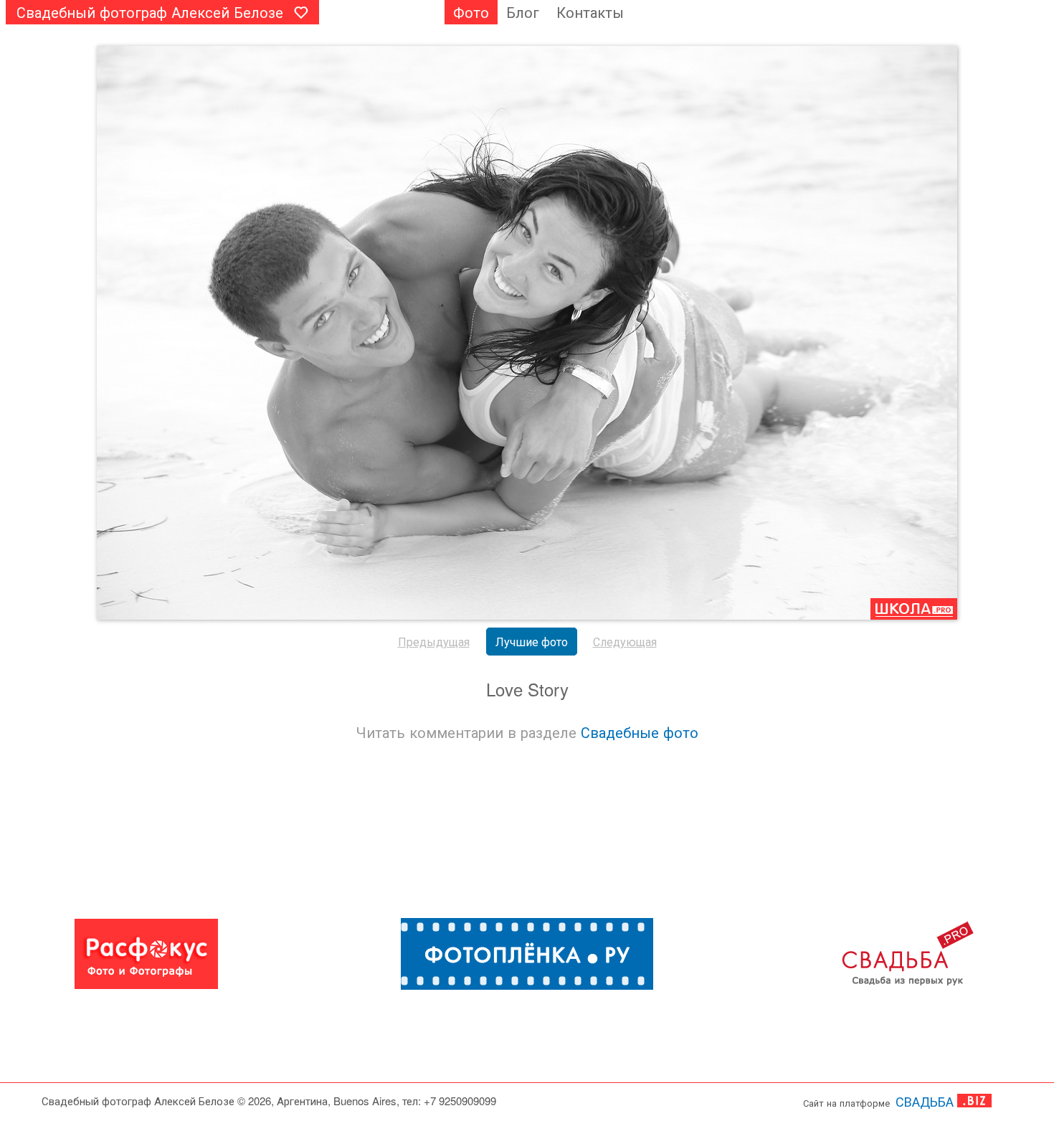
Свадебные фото (639, 732)
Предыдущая (434, 641)
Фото (471, 11)
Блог (522, 11)
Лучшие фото (531, 641)
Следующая (625, 641)
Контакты (590, 11)
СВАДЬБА (925, 1101)
